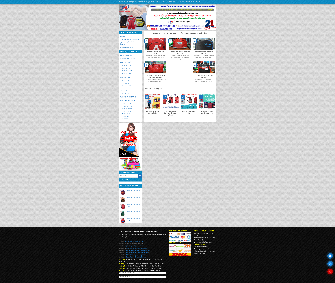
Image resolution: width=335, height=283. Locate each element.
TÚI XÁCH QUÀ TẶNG (127, 59)
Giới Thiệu (130, 2)
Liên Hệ (197, 2)
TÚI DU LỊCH (124, 93)
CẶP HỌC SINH (126, 86)
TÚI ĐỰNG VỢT (126, 111)
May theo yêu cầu (141, 2)
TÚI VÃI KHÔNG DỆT (128, 106)
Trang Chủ (122, 2)
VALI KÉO (123, 90)
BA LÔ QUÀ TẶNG (126, 55)
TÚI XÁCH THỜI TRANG (128, 97)
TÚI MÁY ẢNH (126, 114)
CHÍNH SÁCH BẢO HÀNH (168, 2)
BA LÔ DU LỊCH (126, 65)
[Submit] (140, 175)
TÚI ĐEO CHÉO (126, 103)
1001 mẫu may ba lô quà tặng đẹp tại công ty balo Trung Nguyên (129, 42)
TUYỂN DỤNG (190, 2)
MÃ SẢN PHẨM (181, 2)
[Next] (215, 107)
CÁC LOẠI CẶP (125, 77)
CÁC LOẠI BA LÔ (125, 62)
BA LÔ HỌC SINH (127, 70)
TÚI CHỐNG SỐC (127, 109)
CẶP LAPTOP (125, 83)
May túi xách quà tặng (127, 47)
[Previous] (144, 107)
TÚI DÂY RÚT (126, 116)
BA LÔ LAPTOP (126, 68)
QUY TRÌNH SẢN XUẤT (154, 2)
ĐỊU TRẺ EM (125, 119)
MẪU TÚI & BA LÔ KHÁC (128, 100)
